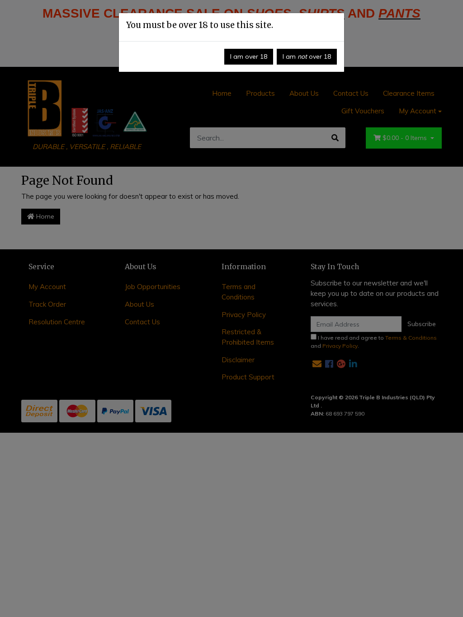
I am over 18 (248, 56)
